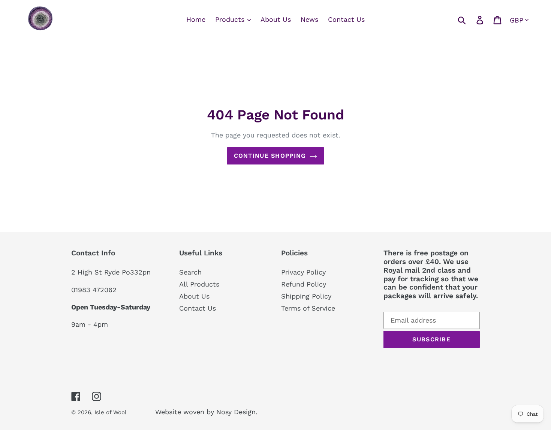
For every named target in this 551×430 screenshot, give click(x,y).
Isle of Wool (111, 412)
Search (190, 272)
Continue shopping (270, 155)
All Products (199, 284)
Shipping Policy (306, 296)
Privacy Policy (303, 272)
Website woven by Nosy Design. (206, 412)
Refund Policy (303, 284)
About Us (194, 296)
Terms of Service (308, 308)
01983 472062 (94, 290)
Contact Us (197, 308)
